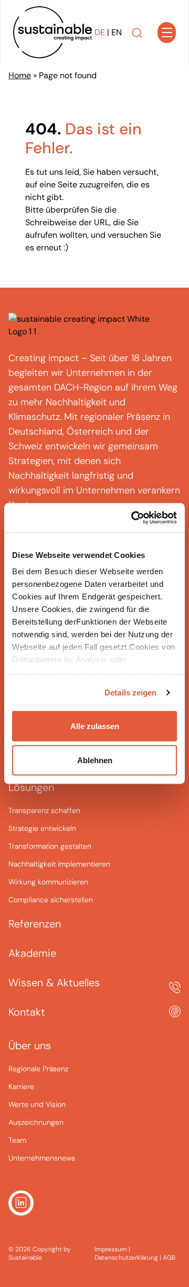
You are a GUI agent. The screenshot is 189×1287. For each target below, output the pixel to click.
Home (19, 75)
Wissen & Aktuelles (54, 982)
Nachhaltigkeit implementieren (59, 864)
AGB (169, 1257)
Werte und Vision (37, 1104)
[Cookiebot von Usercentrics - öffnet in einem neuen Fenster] (133, 518)
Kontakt (26, 1012)
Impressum (111, 1249)
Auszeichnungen (36, 1122)
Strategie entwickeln (42, 828)
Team (17, 1140)
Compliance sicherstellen (50, 899)
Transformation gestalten (49, 846)
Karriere (21, 1086)
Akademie (32, 953)
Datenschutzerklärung (127, 1257)
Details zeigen (130, 692)
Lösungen (31, 787)
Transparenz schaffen (44, 810)
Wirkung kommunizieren (48, 882)
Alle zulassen (94, 725)
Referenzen (34, 924)
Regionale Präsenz (38, 1068)
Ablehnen (94, 760)
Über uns (29, 1045)
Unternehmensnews (41, 1158)
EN (116, 32)
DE (99, 32)
